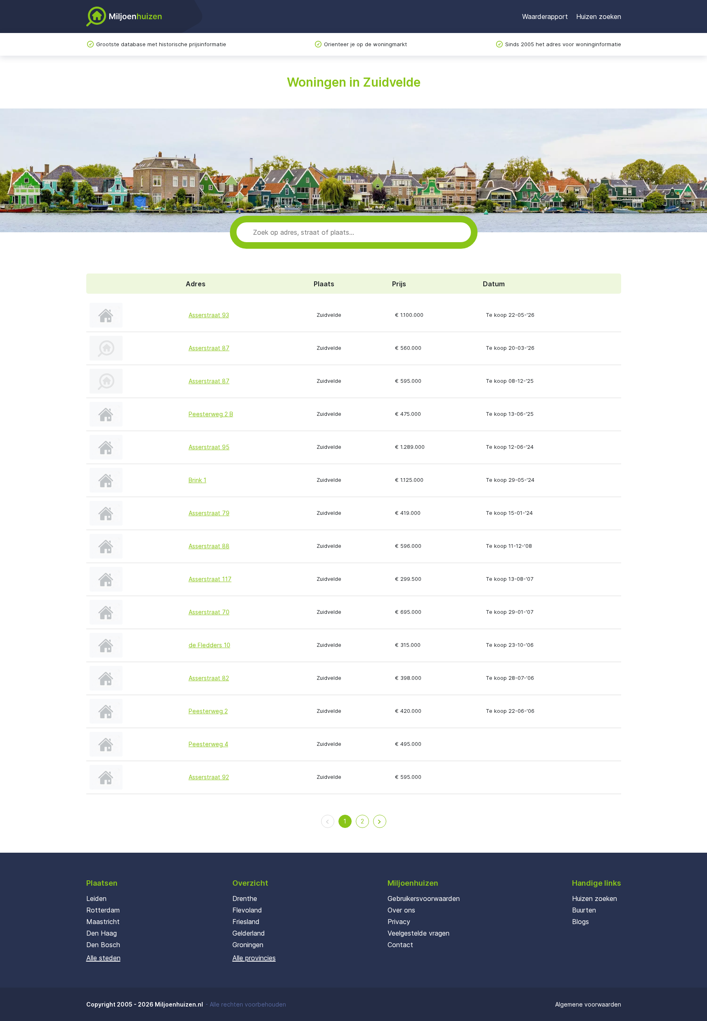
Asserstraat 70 (209, 611)
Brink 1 (197, 479)
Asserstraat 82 (209, 677)
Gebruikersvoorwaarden (424, 898)
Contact (400, 945)
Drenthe (244, 898)
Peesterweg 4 (208, 743)
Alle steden (103, 958)
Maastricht (103, 921)
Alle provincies (254, 958)
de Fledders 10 (209, 644)
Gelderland (248, 933)
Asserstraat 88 (209, 545)
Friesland (246, 921)
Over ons (401, 910)
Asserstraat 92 (209, 776)
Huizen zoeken (598, 16)
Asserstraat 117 (210, 578)
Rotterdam (103, 910)
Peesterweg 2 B (211, 413)
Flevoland (247, 910)
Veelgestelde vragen (418, 933)
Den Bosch (103, 945)
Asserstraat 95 (209, 446)
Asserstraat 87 (209, 347)
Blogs (580, 921)
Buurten (584, 910)
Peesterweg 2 (208, 710)
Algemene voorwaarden (588, 1004)
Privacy (399, 921)
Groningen (247, 945)
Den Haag (101, 933)
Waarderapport (545, 16)
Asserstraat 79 (209, 512)
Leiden (96, 898)
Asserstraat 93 (209, 314)
